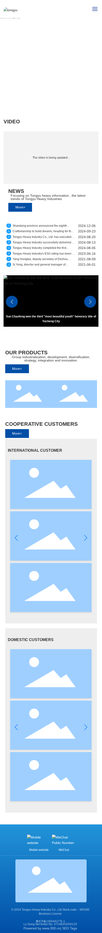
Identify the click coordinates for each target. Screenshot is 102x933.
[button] (90, 302)
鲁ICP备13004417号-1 (50, 921)
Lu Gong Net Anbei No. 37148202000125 (50, 924)
